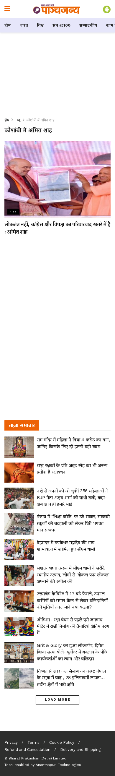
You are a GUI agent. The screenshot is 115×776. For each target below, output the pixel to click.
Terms (33, 742)
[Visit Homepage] (56, 9)
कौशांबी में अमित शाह (40, 120)
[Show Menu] (7, 9)
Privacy (11, 742)
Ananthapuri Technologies (58, 765)
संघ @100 (61, 25)
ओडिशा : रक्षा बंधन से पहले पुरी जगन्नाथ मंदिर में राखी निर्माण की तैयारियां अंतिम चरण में (73, 626)
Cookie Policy (61, 742)
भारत (23, 25)
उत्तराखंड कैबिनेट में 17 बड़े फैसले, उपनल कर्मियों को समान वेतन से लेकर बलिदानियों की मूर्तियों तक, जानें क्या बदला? (72, 600)
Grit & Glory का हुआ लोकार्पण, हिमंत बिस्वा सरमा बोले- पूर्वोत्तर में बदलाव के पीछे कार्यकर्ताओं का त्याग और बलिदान (72, 651)
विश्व (40, 25)
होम (7, 25)
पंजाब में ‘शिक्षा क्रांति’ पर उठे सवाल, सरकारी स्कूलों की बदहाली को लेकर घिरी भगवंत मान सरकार (73, 523)
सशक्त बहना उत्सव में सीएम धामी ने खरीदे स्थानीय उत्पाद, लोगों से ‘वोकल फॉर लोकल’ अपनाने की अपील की (73, 574)
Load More (57, 700)
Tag (18, 120)
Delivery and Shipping (80, 749)
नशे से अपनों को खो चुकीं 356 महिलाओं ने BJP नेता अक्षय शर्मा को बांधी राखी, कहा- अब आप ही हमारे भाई (72, 497)
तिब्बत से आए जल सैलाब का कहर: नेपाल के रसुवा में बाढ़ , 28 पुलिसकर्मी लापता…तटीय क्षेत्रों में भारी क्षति (71, 677)
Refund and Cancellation (27, 749)
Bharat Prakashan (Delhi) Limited (37, 758)
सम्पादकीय (88, 25)
